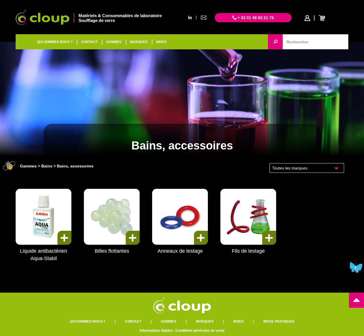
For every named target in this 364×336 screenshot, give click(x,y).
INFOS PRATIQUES (278, 321)
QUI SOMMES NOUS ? (55, 42)
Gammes (28, 166)
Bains (46, 166)
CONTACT (89, 42)
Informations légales (156, 331)
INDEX (161, 42)
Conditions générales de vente (200, 331)
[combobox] (307, 168)
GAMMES (113, 42)
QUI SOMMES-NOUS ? (87, 321)
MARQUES (139, 42)
